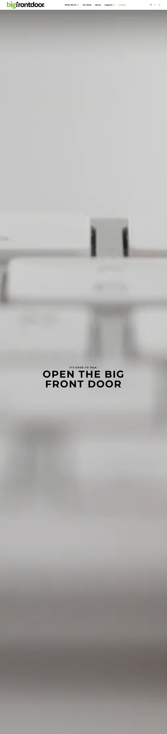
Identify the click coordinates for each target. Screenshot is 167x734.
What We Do (71, 5)
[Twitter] (155, 5)
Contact (122, 5)
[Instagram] (159, 5)
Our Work (87, 5)
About (98, 5)
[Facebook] (151, 5)
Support (108, 5)
